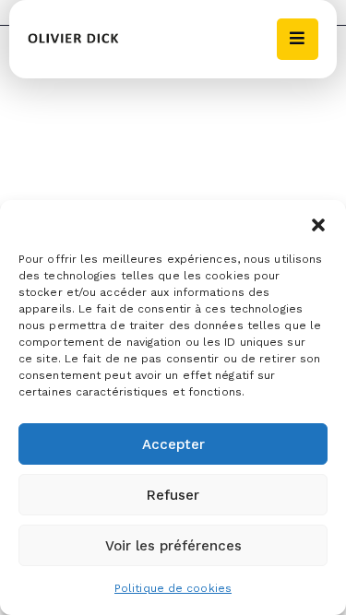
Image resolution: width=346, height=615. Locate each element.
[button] (318, 223)
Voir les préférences (173, 546)
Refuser (173, 495)
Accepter (173, 444)
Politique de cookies (173, 588)
